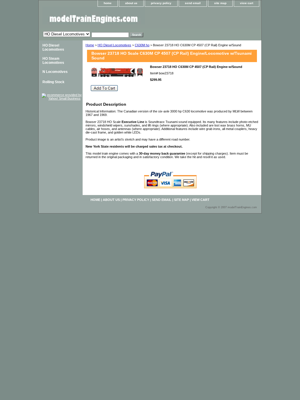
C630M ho (142, 45)
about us (131, 3)
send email (193, 3)
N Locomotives (55, 72)
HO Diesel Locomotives (114, 45)
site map (220, 3)
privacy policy (161, 3)
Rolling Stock (53, 82)
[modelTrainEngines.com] (112, 17)
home (108, 3)
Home (90, 45)
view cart (246, 3)
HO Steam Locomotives (53, 61)
